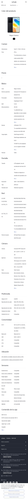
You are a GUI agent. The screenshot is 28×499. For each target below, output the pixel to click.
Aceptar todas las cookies (14, 496)
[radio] (14, 38)
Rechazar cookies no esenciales (14, 493)
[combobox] (5, 5)
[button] (2, 2)
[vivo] (3, 438)
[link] (4, 482)
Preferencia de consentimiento (14, 490)
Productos (8, 438)
